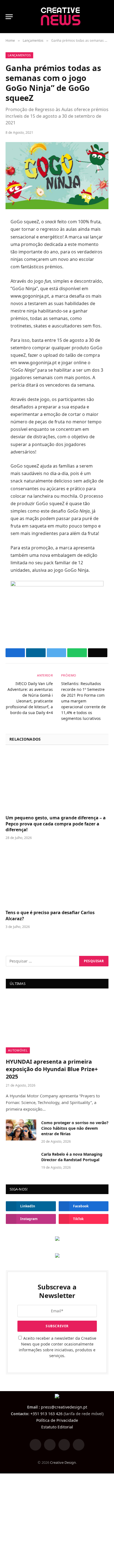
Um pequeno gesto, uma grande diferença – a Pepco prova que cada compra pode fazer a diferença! (56, 824)
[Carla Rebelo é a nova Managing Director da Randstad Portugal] (21, 1161)
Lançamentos (19, 55)
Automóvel (18, 1050)
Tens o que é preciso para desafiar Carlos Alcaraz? (50, 916)
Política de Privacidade (57, 1420)
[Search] (105, 17)
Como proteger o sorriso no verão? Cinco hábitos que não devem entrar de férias (74, 1128)
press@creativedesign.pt (64, 1407)
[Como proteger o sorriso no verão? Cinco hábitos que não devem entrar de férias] (21, 1129)
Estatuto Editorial (57, 1427)
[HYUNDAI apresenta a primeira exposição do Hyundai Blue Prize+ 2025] (57, 1024)
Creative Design (63, 1462)
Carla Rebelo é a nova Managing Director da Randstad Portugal (71, 1157)
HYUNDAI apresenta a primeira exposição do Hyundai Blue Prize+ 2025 (52, 1069)
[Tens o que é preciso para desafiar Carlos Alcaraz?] (57, 876)
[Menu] (9, 17)
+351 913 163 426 (46, 1413)
